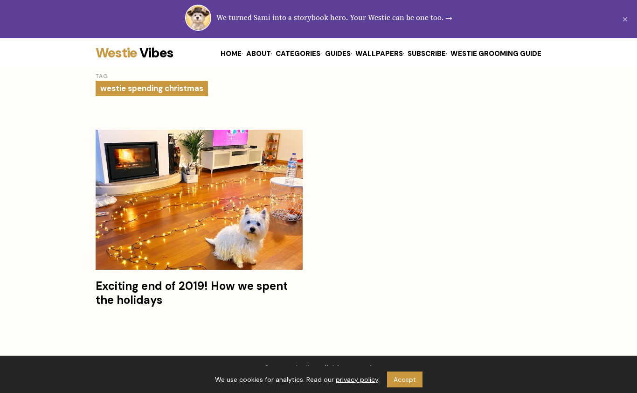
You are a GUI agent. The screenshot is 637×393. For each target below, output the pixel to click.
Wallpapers (379, 53)
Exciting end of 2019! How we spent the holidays (192, 293)
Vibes (134, 53)
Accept (405, 379)
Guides (338, 53)
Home (231, 53)
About (258, 53)
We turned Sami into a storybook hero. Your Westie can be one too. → (334, 17)
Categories (298, 53)
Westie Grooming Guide (495, 53)
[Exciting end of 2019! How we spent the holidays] (199, 200)
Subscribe (427, 53)
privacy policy (357, 379)
